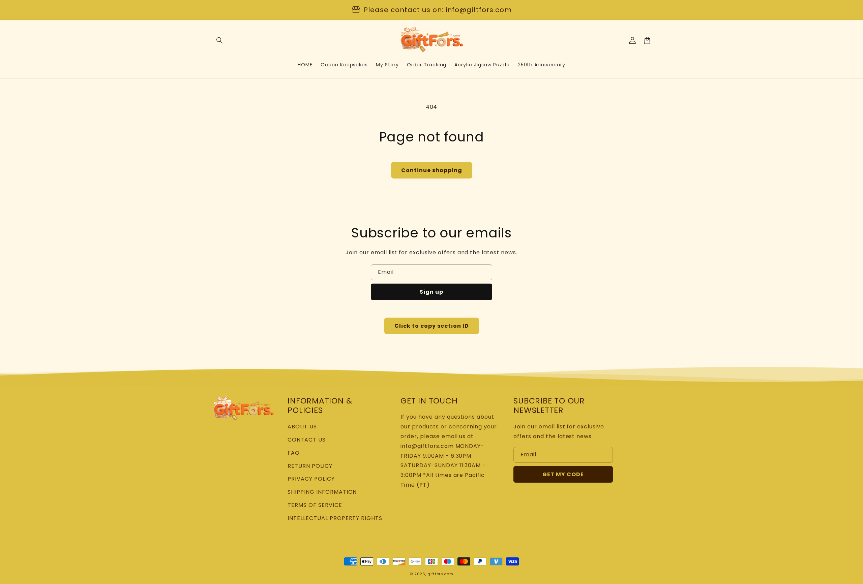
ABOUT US (302, 426)
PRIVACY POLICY (311, 479)
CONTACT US (307, 440)
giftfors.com (440, 574)
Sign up (431, 292)
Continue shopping (431, 170)
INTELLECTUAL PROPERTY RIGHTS (335, 518)
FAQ (294, 453)
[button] (219, 40)
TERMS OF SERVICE (315, 505)
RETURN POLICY (310, 466)
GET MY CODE (563, 474)
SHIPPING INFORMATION (322, 492)
